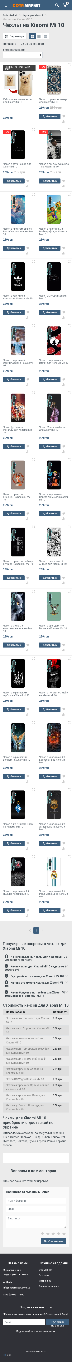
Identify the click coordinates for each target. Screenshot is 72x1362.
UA (4, 1355)
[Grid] (32, 36)
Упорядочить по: (14, 50)
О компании (45, 1270)
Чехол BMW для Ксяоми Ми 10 (25, 1079)
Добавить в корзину (50, 117)
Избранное (45, 1280)
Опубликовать (53, 1241)
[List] (45, 36)
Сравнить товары (49, 1286)
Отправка (44, 1275)
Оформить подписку (58, 1323)
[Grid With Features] (39, 36)
